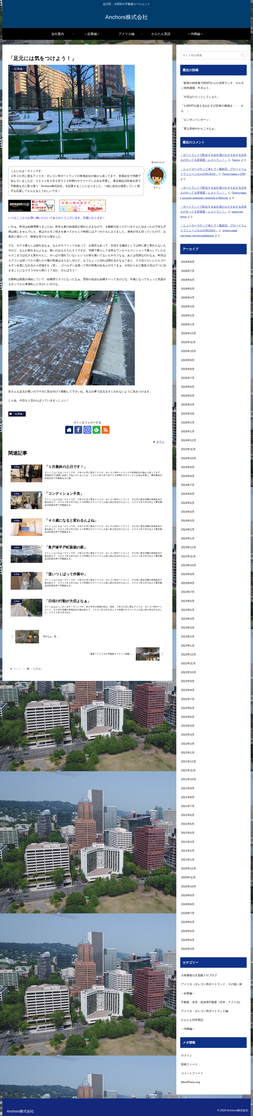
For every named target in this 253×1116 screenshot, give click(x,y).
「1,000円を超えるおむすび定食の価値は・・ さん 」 (212, 108)
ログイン (186, 1055)
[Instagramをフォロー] (87, 430)
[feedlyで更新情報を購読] (96, 430)
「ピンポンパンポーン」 (196, 119)
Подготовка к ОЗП (233, 174)
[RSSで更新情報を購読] (106, 430)
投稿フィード (189, 1064)
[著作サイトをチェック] (69, 430)
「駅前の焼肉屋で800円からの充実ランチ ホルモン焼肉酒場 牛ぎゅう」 (212, 85)
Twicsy (236, 159)
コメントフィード (192, 1073)
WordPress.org (190, 1082)
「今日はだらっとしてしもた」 (200, 96)
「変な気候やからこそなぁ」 (199, 128)
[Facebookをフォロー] (78, 430)
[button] (242, 55)
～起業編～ (19, 413)
